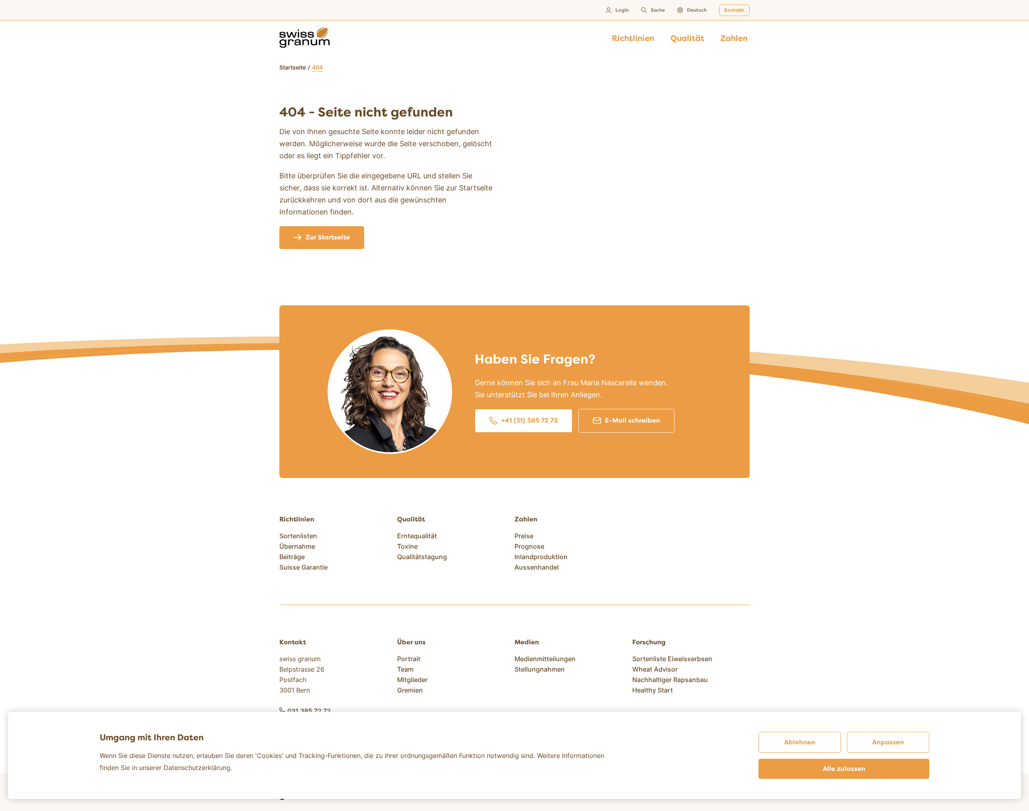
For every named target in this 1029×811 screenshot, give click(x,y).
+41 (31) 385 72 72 (529, 421)
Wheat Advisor (655, 669)
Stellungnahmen (539, 669)
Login (622, 10)
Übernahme (297, 546)
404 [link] (317, 67)
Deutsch (697, 10)
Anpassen (888, 742)
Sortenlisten (298, 536)
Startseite (292, 67)
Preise (523, 536)
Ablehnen (799, 742)
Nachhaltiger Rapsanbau (670, 680)
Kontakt (734, 10)
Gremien (410, 690)
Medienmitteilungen (545, 659)
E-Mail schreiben (632, 421)
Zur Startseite (327, 237)
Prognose (529, 546)
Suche (658, 10)
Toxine (407, 546)
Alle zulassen (844, 769)
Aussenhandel (536, 567)
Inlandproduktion (541, 557)
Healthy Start (652, 690)
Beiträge (292, 557)
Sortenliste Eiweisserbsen (672, 659)
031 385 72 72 (309, 711)
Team (405, 669)
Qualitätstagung (422, 557)
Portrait (408, 659)
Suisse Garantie (303, 567)
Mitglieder (412, 680)
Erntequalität (417, 536)
